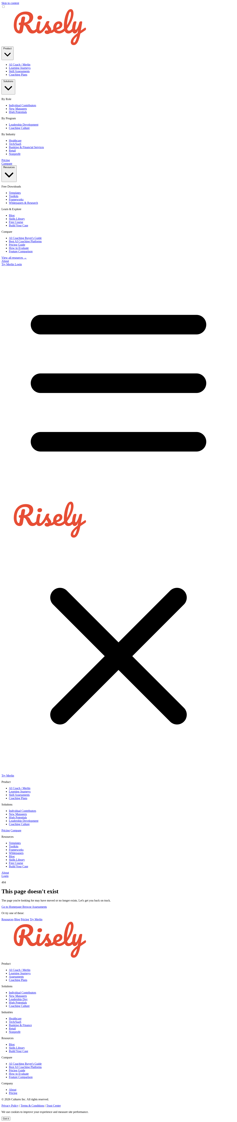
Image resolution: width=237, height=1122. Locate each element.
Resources (9, 167)
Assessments (16, 976)
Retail (12, 150)
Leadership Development (23, 124)
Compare (6, 163)
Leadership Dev (18, 999)
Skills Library (17, 218)
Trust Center (53, 1105)
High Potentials (18, 112)
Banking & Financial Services (26, 147)
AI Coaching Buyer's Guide (25, 238)
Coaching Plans (18, 74)
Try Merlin (8, 264)
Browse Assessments (34, 906)
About (5, 261)
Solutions (8, 81)
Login (18, 264)
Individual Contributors (22, 105)
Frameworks (16, 199)
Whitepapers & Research (23, 202)
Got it (6, 1118)
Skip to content (10, 3)
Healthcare (15, 140)
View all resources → (14, 257)
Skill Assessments (19, 71)
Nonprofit (14, 153)
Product (7, 48)
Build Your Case (18, 225)
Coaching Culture (19, 128)
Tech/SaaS (15, 143)
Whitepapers (16, 853)
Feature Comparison (21, 251)
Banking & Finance (20, 1025)
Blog (12, 215)
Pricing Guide (17, 244)
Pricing (5, 160)
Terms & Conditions (32, 1105)
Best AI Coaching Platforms (25, 241)
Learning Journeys (20, 67)
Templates (15, 192)
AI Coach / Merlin (19, 64)
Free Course (16, 222)
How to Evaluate (19, 248)
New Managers (18, 108)
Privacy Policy (10, 1105)
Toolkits (13, 196)
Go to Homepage (11, 906)
